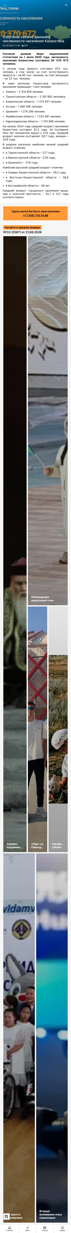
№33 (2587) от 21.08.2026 (22, 232)
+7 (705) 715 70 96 (35, 215)
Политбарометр (20, 33)
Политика (7, 33)
